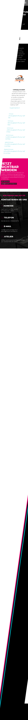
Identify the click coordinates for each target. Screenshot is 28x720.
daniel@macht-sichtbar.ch (9, 231)
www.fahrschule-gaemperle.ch (10, 108)
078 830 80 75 (15, 221)
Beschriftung (6, 35)
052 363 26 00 (5, 181)
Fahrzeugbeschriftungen (10, 38)
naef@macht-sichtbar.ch (9, 183)
